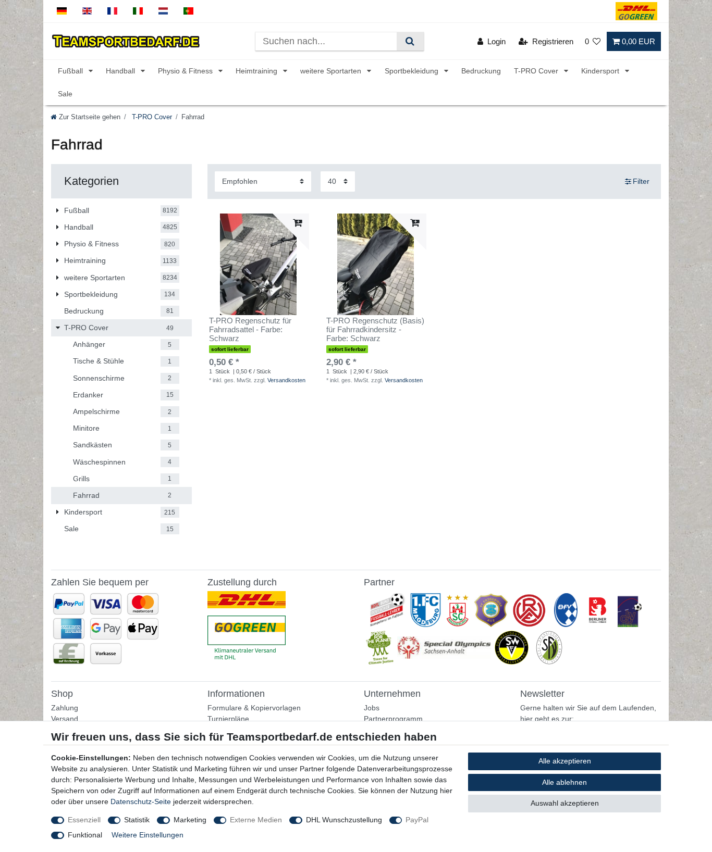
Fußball (71, 71)
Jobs (371, 708)
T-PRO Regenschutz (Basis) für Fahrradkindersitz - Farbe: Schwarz (375, 330)
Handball (121, 71)
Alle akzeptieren (564, 761)
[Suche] (410, 41)
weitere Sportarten (331, 71)
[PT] (188, 11)
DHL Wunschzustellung (344, 820)
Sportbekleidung (412, 71)
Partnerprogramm (393, 719)
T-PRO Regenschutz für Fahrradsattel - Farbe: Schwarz (250, 330)
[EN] (87, 11)
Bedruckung (481, 71)
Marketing (190, 820)
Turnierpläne (228, 719)
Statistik (137, 820)
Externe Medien (256, 820)
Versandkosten (286, 380)
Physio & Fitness (186, 71)
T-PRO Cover (537, 71)
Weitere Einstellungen (147, 835)
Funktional (85, 835)
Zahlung (64, 708)
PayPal (417, 820)
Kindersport (601, 71)
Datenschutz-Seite (141, 801)
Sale (65, 94)
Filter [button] (641, 181)
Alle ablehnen (564, 782)
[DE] (61, 11)
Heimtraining (257, 71)
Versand (64, 719)
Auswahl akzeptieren (565, 803)
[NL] (163, 11)
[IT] (138, 11)
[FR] (112, 11)
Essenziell (84, 820)
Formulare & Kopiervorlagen (254, 708)
